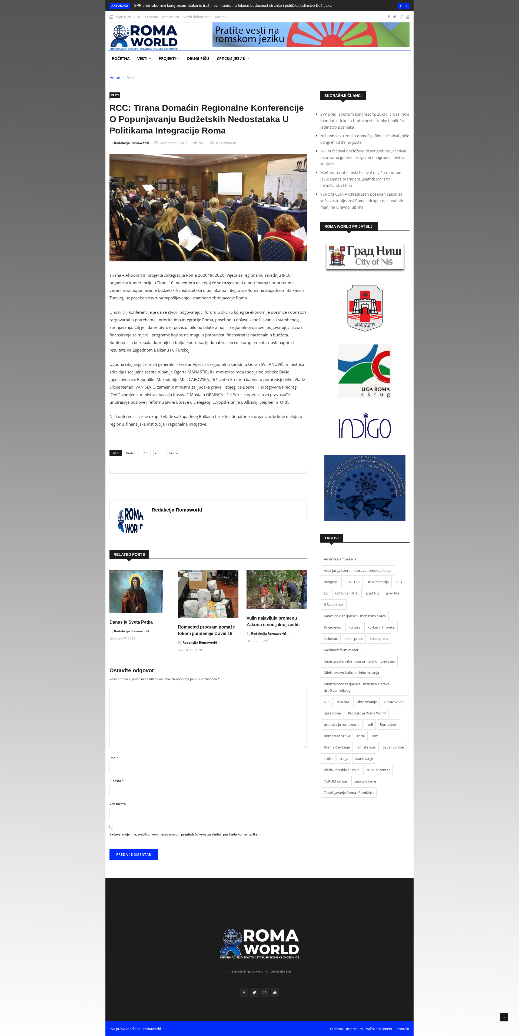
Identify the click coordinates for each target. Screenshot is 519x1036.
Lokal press (354, 638)
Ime (113, 758)
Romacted (388, 724)
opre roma (332, 713)
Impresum (170, 16)
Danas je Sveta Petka (131, 622)
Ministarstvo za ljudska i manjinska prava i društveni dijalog (357, 687)
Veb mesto (117, 803)
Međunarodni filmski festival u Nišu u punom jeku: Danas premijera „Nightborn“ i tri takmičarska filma (361, 179)
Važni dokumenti (197, 16)
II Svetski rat (334, 604)
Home (114, 77)
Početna (121, 58)
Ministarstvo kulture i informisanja (351, 672)
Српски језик (231, 58)
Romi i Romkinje (337, 747)
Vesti (143, 58)
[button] (400, 6)
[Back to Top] (504, 1017)
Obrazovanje (366, 701)
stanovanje (364, 758)
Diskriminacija (378, 581)
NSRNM (343, 701)
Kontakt (221, 16)
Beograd (330, 581)
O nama (151, 16)
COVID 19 (352, 581)
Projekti (168, 58)
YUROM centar (378, 769)
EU (326, 593)
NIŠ (327, 701)
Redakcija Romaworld (131, 143)
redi (370, 724)
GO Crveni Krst (347, 593)
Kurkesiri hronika (381, 627)
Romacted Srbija (337, 735)
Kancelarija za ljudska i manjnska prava (355, 615)
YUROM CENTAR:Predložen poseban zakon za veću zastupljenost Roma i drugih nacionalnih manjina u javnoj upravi (361, 201)
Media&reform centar (341, 649)
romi (158, 453)
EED (399, 581)
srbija (328, 758)
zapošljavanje (365, 781)
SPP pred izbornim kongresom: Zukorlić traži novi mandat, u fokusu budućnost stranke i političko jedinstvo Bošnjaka (233, 5)
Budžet (131, 453)
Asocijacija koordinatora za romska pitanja (357, 570)
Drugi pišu (198, 58)
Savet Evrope (393, 747)
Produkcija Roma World (367, 713)
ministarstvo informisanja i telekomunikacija (359, 661)
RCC (146, 453)
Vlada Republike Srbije (341, 769)
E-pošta (116, 780)
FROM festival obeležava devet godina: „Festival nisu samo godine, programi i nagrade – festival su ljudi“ (363, 157)
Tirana (173, 453)
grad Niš (372, 593)
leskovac (331, 638)
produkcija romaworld (342, 724)
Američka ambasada (340, 559)
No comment (226, 143)
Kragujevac (332, 627)
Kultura (354, 627)
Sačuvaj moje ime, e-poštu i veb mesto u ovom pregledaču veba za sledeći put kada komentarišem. (185, 834)
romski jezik (366, 747)
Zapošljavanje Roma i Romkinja (349, 792)
